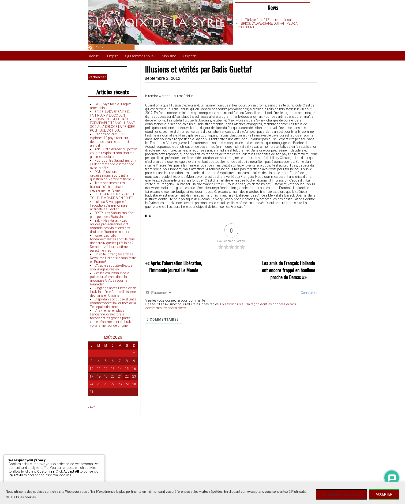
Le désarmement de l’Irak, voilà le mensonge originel (110, 323)
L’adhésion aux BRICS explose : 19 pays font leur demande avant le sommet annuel (109, 139)
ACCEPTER (384, 494)
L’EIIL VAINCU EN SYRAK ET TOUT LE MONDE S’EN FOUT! (112, 196)
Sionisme (169, 55)
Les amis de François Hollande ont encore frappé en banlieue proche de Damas (288, 269)
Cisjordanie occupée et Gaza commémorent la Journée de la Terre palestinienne (113, 303)
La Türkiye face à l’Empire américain (267, 20)
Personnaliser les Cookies (341, 494)
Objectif (189, 55)
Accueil (94, 55)
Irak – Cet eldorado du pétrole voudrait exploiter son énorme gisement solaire (113, 153)
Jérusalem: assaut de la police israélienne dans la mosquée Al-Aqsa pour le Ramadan (109, 278)
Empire (113, 55)
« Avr (91, 407)
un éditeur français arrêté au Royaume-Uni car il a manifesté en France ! (113, 258)
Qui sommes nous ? (140, 55)
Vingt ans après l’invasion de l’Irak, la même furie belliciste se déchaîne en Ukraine (113, 291)
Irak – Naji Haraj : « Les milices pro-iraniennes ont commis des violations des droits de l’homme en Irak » (110, 226)
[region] (202, 493)
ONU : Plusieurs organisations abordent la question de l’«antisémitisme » (112, 175)
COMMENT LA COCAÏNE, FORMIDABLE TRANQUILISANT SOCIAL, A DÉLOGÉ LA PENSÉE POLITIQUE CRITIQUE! (112, 124)
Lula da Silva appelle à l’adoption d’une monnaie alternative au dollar (108, 205)
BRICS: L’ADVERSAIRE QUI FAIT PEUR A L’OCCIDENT (111, 113)
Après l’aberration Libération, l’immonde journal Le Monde (175, 266)
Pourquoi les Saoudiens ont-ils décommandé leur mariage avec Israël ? (113, 164)
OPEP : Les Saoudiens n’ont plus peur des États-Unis (112, 215)
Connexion (308, 293)
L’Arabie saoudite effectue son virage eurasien (111, 267)
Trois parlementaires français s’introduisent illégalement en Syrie (107, 186)
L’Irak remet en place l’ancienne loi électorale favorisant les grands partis (110, 314)
